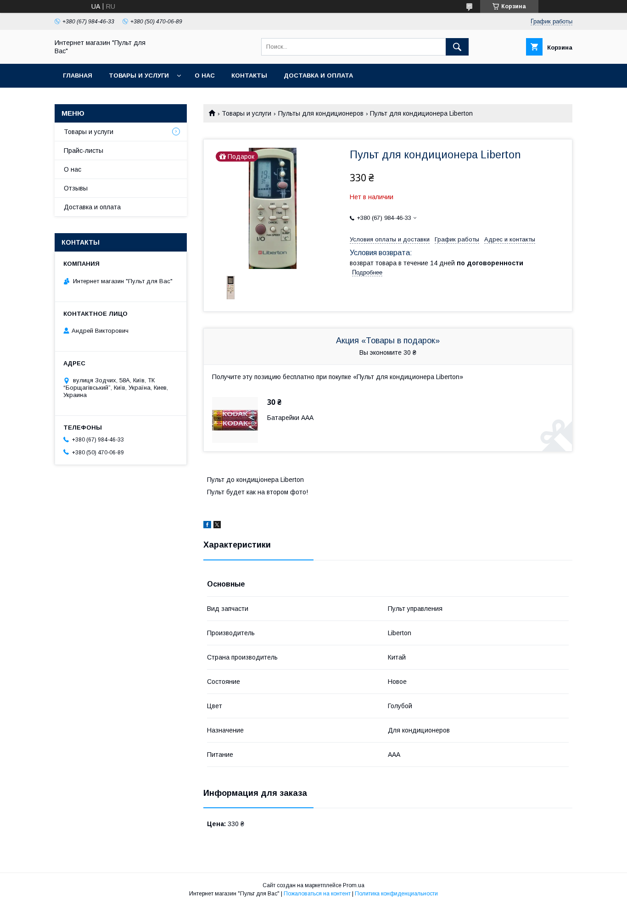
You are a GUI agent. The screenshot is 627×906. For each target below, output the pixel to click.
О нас (205, 75)
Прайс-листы (83, 150)
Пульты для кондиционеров (321, 113)
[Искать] (457, 47)
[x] (217, 526)
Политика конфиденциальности (396, 893)
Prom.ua (353, 885)
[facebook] (207, 526)
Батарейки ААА (290, 417)
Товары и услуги (139, 75)
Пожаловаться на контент (317, 893)
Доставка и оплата (318, 75)
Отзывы (76, 188)
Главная (77, 75)
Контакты (249, 75)
